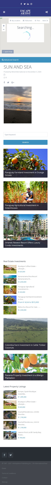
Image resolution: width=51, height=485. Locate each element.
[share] (4, 82)
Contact (4, 478)
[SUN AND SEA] (18, 104)
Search (25, 142)
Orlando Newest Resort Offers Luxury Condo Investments (22, 244)
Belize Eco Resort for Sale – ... (29, 307)
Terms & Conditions (9, 473)
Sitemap (5, 482)
